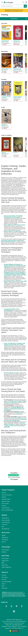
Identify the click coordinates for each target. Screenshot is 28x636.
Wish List (4, 541)
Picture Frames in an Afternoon (12, 231)
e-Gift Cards (4, 524)
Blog (3, 526)
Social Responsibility (6, 581)
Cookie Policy (17, 623)
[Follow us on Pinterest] (16, 606)
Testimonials (4, 588)
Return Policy (5, 565)
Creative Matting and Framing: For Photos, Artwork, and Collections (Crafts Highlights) (15, 266)
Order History (5, 539)
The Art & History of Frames (11, 372)
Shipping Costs (5, 560)
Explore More (14, 18)
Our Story (4, 575)
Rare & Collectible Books (7, 510)
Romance (4, 505)
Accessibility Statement (17, 624)
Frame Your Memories (17, 418)
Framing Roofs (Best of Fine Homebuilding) (11, 309)
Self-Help (4, 497)
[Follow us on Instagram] (14, 611)
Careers (3, 583)
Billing (3, 562)
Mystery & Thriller (6, 501)
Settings (3, 535)
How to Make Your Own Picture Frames (14, 225)
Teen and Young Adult (7, 494)
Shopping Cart (5, 537)
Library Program (5, 549)
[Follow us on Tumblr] (21, 606)
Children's (4, 492)
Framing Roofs (19, 412)
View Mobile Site (5, 528)
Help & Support (5, 558)
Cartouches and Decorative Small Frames (15, 420)
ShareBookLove (5, 518)
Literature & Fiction (6, 499)
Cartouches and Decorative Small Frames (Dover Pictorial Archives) (12, 241)
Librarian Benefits (6, 522)
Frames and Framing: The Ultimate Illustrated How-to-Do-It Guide (13, 216)
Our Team (4, 579)
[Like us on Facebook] (6, 606)
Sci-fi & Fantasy (5, 503)
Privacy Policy (12, 621)
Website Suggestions (6, 567)
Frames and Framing (15, 401)
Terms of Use (5, 621)
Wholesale (4, 552)
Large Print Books (6, 507)
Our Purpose (5, 577)
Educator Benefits (6, 520)
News (3, 586)
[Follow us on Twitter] (11, 606)
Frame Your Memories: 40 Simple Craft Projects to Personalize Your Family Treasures (14, 345)
